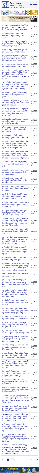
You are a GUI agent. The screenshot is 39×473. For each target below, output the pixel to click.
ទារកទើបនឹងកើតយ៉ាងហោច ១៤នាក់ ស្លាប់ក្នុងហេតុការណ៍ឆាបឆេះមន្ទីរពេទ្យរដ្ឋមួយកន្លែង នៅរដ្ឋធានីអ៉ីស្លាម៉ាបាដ (15, 302)
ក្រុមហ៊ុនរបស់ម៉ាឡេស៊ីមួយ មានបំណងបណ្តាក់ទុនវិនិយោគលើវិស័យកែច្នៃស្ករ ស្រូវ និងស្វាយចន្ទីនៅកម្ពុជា (14, 180)
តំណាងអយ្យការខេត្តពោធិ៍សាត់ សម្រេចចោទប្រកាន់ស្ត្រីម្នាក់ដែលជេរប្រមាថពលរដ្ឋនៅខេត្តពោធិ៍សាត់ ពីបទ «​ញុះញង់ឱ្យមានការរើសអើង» (15, 408)
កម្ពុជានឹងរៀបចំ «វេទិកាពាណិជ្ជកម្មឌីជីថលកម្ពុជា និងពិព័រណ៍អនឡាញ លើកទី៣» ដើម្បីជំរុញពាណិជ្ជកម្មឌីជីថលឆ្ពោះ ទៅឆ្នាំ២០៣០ (15, 196)
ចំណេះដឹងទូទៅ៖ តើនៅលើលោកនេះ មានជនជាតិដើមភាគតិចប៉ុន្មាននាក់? (15, 275)
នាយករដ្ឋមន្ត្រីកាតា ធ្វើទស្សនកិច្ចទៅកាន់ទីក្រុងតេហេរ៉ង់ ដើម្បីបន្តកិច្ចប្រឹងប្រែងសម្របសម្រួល (13, 36)
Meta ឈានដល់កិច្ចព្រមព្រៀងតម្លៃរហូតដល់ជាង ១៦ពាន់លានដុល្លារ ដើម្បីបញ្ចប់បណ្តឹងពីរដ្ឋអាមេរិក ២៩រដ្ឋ (15, 231)
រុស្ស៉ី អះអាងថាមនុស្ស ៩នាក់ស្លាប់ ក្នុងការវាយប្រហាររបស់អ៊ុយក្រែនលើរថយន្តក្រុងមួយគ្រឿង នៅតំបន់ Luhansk (15, 129)
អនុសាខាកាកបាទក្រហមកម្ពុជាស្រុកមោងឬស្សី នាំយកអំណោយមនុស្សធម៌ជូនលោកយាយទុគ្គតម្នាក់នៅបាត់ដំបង (15, 188)
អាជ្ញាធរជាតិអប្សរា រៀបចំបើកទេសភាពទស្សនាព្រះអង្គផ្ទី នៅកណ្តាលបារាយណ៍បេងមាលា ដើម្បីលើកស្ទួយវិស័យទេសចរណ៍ (14, 325)
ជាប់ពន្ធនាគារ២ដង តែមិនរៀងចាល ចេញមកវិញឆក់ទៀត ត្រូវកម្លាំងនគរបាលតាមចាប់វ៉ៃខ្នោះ (15, 136)
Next (12, 460)
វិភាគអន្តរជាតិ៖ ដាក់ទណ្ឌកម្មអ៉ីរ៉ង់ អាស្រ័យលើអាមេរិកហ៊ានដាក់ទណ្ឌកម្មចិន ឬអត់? (14, 259)
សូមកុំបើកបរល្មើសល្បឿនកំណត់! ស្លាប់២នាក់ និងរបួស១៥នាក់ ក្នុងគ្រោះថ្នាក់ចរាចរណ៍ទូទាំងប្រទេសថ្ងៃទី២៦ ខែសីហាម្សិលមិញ (15, 103)
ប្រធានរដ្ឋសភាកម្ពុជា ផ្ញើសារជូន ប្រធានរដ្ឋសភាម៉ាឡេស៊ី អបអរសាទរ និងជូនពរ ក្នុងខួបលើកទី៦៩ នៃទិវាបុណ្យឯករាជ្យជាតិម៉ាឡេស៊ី (15, 44)
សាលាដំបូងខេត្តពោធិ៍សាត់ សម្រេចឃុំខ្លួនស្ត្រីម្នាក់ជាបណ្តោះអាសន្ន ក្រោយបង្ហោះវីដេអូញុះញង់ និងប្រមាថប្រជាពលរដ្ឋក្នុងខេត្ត (15, 172)
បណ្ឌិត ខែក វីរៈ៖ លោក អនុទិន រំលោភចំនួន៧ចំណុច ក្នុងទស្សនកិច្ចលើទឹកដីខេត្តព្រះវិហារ (15, 332)
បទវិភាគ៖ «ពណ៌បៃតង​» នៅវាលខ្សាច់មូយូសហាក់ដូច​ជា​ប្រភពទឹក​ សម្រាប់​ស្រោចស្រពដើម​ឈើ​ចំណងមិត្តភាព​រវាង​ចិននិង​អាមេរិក (15, 390)
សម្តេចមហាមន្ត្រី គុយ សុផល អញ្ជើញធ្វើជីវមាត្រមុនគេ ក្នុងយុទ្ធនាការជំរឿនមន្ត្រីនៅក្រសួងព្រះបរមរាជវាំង (15, 164)
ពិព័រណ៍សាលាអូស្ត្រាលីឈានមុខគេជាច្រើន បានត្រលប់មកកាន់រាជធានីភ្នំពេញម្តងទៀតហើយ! (14, 51)
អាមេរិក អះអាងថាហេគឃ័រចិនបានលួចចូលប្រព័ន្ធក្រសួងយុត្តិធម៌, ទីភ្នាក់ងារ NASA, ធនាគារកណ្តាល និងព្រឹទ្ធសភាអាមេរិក (15, 121)
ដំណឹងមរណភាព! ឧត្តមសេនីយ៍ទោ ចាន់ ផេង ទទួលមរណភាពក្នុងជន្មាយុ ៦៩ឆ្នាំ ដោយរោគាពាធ (15, 318)
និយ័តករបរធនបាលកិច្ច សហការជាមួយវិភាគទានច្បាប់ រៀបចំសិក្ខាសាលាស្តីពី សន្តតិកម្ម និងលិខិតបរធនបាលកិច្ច (15, 347)
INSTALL (33, 4)
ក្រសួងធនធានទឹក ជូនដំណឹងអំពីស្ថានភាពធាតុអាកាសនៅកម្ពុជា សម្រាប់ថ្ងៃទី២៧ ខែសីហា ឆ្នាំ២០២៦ (14, 95)
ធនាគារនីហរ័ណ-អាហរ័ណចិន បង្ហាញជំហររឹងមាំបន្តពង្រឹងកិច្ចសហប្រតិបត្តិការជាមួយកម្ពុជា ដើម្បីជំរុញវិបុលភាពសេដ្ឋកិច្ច (15, 205)
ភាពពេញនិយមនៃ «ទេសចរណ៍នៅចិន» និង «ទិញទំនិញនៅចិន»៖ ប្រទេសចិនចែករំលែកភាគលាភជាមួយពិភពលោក (15, 382)
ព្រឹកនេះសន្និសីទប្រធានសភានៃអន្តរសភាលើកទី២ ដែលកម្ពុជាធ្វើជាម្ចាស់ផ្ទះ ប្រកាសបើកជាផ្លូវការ (15, 65)
